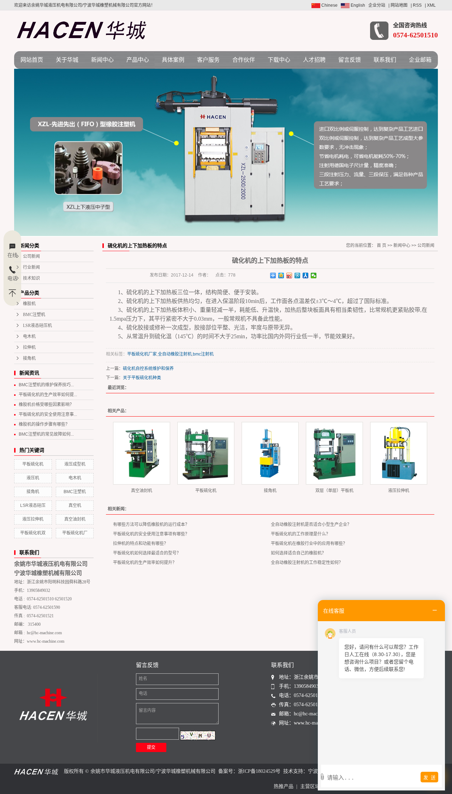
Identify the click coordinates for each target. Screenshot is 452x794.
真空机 (75, 505)
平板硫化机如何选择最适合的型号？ (147, 553)
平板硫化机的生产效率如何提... (48, 394)
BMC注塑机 (34, 314)
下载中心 (279, 60)
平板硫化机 (32, 464)
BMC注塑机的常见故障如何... (46, 434)
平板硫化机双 (33, 533)
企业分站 (376, 5)
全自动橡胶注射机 (175, 354)
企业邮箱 (420, 60)
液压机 (32, 477)
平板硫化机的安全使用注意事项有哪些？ (151, 534)
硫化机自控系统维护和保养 (148, 368)
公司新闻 (31, 256)
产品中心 (137, 60)
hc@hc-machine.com (44, 632)
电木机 (29, 336)
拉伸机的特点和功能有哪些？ (140, 543)
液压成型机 (74, 464)
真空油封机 (74, 519)
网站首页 (31, 60)
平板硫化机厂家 (142, 354)
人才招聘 (314, 60)
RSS (417, 5)
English (357, 5)
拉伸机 (29, 347)
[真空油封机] (141, 453)
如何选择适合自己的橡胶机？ (298, 553)
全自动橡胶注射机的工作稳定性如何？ (307, 562)
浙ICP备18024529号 (259, 771)
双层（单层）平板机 (334, 490)
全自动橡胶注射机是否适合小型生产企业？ (311, 524)
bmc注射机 (203, 354)
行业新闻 (31, 267)
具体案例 (173, 60)
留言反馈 (349, 60)
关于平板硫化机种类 (142, 377)
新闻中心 (102, 60)
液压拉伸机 (32, 519)
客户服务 (208, 60)
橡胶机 (29, 303)
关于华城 (67, 60)
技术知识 (31, 278)
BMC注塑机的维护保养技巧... (46, 384)
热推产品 (283, 786)
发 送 (429, 777)
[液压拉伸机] (398, 453)
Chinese (329, 5)
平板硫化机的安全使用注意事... (48, 414)
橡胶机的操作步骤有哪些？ (44, 424)
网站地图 (399, 5)
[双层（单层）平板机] (334, 453)
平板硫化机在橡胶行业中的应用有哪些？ (309, 543)
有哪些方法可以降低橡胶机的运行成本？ (151, 524)
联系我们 (385, 60)
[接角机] (270, 453)
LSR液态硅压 (33, 505)
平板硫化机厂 (75, 533)
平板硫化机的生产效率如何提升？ (145, 562)
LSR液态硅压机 (37, 325)
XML (431, 5)
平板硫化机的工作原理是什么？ (300, 534)
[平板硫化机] (205, 453)
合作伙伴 (243, 60)
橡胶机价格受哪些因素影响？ (46, 404)
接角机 (29, 358)
